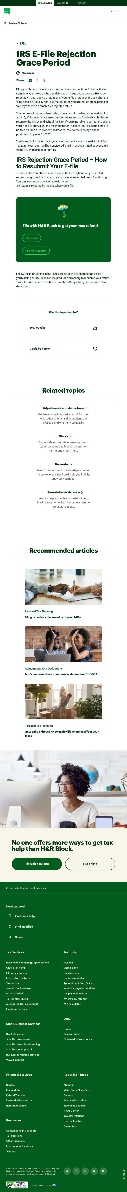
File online (32, 238)
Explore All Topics (18, 23)
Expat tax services (16, 1009)
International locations (19, 1146)
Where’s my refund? (75, 998)
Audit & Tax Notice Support (22, 1003)
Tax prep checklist (74, 977)
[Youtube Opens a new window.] (94, 1171)
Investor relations (74, 1115)
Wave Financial (15, 1059)
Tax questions (14, 1135)
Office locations (15, 1141)
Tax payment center (75, 993)
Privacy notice (72, 1033)
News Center (71, 1110)
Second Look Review (18, 988)
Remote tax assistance (63, 492)
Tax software (13, 983)
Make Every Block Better (78, 1090)
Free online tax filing (18, 977)
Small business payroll (19, 1049)
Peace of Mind (14, 993)
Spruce (10, 1084)
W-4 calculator (72, 1003)
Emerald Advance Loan (19, 1100)
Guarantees (70, 1126)
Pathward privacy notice (78, 1039)
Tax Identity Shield (17, 998)
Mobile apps (71, 967)
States (63, 436)
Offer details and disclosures (25, 888)
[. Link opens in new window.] (17, 1185)
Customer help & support (21, 1130)
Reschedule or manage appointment (27, 962)
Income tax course (74, 1105)
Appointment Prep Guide (78, 983)
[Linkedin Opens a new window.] (103, 1171)
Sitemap (11, 1151)
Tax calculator (72, 972)
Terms (67, 1028)
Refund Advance (16, 1105)
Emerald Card (14, 1090)
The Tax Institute (73, 1121)
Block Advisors (15, 1034)
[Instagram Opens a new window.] (85, 1171)
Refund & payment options (79, 988)
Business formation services (22, 1054)
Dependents (63, 464)
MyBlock (69, 962)
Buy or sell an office (75, 1100)
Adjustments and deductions (63, 408)
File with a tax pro (36, 250)
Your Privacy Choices (42, 1185)
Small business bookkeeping (23, 1044)
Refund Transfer (15, 1095)
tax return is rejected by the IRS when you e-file (45, 185)
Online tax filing (15, 967)
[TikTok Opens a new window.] (67, 1171)
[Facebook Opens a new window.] (76, 1171)
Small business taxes (18, 1039)
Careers (68, 1095)
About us (69, 1084)
